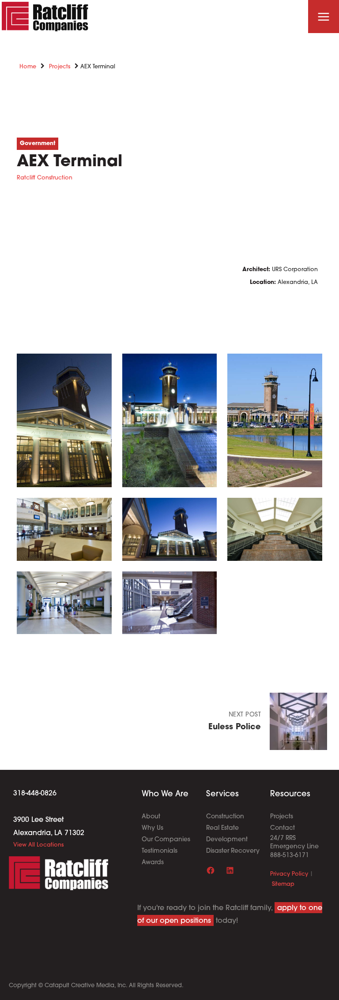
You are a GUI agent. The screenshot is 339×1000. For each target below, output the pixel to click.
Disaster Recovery (233, 851)
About (151, 816)
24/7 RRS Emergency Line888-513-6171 (294, 847)
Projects (59, 67)
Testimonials (159, 851)
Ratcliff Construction (44, 178)
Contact (282, 828)
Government (37, 143)
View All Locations (38, 845)
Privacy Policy (289, 874)
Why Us (152, 828)
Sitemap (283, 884)
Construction (225, 816)
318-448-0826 (34, 793)
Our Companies (166, 839)
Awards (153, 862)
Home (27, 67)
